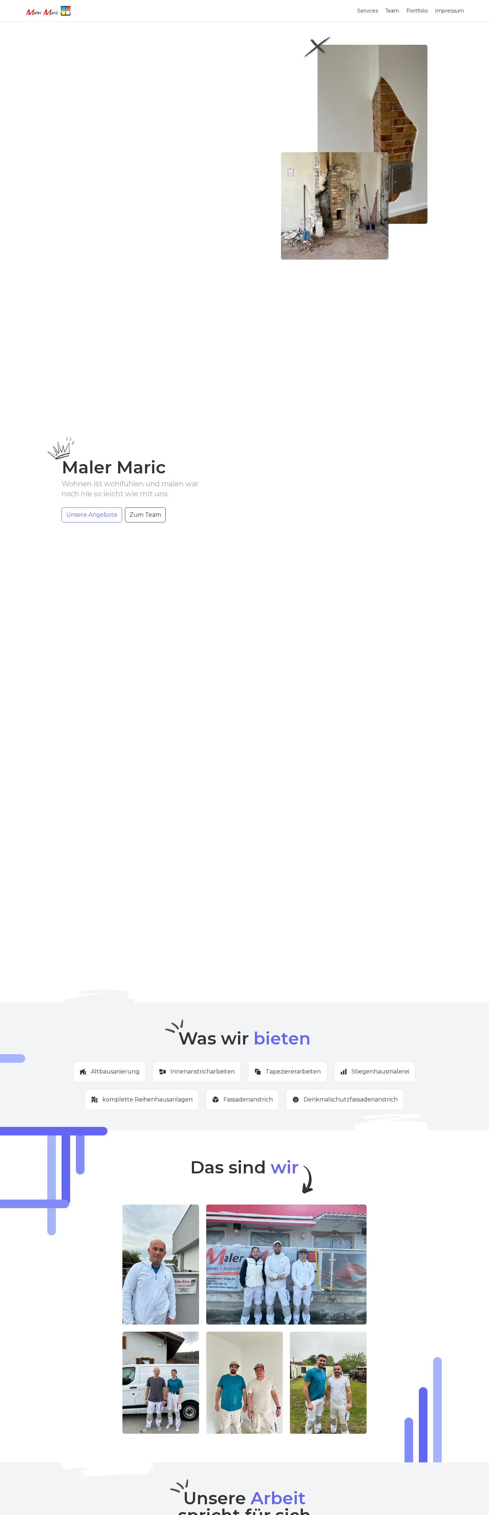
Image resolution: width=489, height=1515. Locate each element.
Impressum (449, 11)
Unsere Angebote (91, 514)
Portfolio (417, 11)
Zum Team (145, 514)
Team (392, 11)
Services (367, 11)
